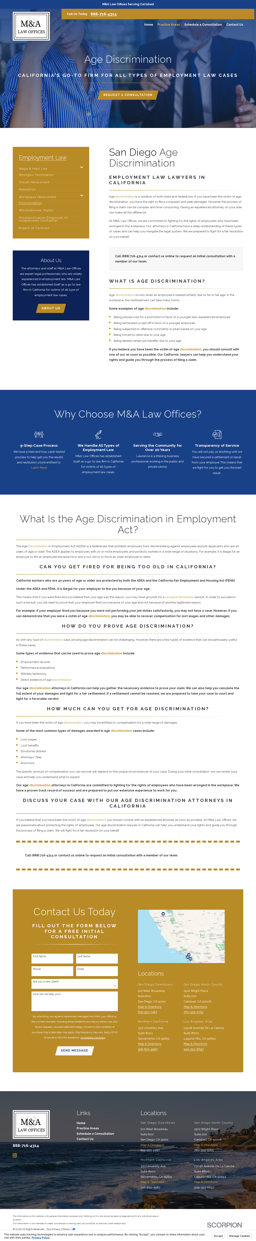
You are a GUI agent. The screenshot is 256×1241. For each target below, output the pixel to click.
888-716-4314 (104, 14)
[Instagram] (15, 1155)
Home (81, 1123)
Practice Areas (88, 1128)
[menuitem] (49, 167)
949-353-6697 (194, 1049)
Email (80, 969)
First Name (39, 956)
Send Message (74, 1050)
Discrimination (38, 546)
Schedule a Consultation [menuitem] (203, 24)
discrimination (125, 196)
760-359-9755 (193, 1012)
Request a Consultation (128, 95)
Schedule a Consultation (95, 1133)
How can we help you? (47, 994)
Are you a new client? (46, 981)
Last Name (83, 956)
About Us (51, 308)
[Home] (31, 26)
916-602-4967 (148, 1049)
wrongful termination (179, 597)
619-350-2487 (147, 1012)
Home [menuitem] (148, 24)
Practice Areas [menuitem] (169, 24)
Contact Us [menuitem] (234, 24)
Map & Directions (150, 1006)
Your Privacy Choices (58, 1229)
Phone (37, 969)
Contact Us (85, 1139)
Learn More (39, 467)
